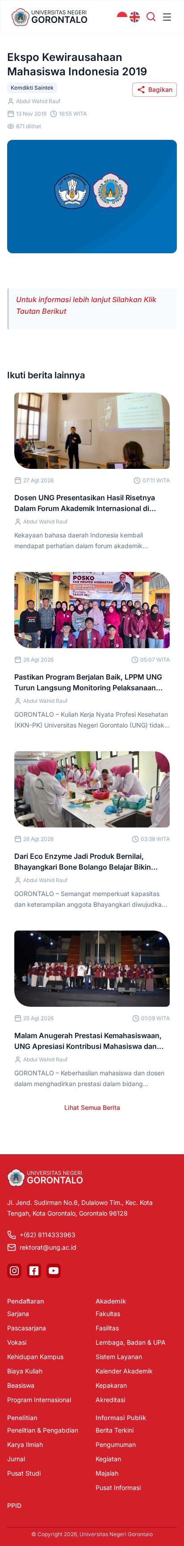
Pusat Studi (24, 1473)
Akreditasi (110, 1399)
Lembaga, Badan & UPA (131, 1342)
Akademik (111, 1301)
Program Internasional (39, 1399)
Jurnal (16, 1459)
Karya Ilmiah (25, 1444)
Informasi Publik (121, 1417)
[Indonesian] (122, 17)
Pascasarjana (26, 1328)
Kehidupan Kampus (35, 1356)
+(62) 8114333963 (47, 1235)
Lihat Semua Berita (92, 1107)
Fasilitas (107, 1328)
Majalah (107, 1473)
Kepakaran (111, 1385)
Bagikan (160, 89)
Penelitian (22, 1417)
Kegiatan (108, 1459)
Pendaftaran (25, 1301)
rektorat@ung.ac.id (48, 1247)
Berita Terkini (115, 1430)
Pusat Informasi (118, 1487)
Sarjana (18, 1313)
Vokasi (16, 1342)
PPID (14, 1505)
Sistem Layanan (119, 1356)
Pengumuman (116, 1444)
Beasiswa (20, 1385)
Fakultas (108, 1313)
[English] (135, 17)
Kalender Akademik (124, 1371)
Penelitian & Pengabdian (42, 1430)
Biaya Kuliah (24, 1371)
